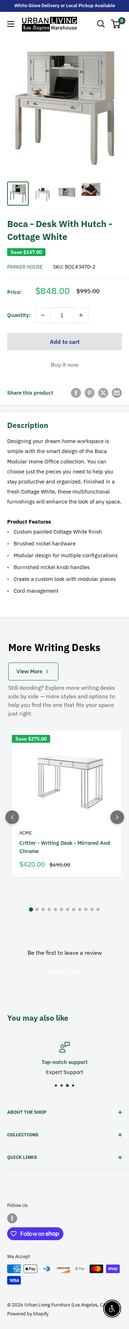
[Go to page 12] (98, 909)
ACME (25, 833)
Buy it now (64, 364)
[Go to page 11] (92, 909)
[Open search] (101, 24)
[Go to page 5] (55, 909)
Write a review (64, 971)
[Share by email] (117, 392)
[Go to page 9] (79, 909)
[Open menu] (10, 24)
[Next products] (117, 817)
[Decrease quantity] (43, 315)
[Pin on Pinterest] (90, 392)
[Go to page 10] (85, 909)
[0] (115, 24)
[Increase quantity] (81, 315)
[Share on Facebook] (76, 392)
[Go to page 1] (31, 909)
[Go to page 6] (61, 909)
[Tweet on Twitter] (103, 392)
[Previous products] (12, 817)
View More (29, 671)
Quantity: (19, 315)
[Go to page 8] (73, 909)
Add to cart (65, 341)
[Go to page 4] (49, 909)
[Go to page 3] (43, 909)
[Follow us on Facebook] (12, 1218)
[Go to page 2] (37, 909)
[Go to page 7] (67, 909)
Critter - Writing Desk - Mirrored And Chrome (64, 846)
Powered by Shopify (27, 1314)
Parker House (25, 267)
